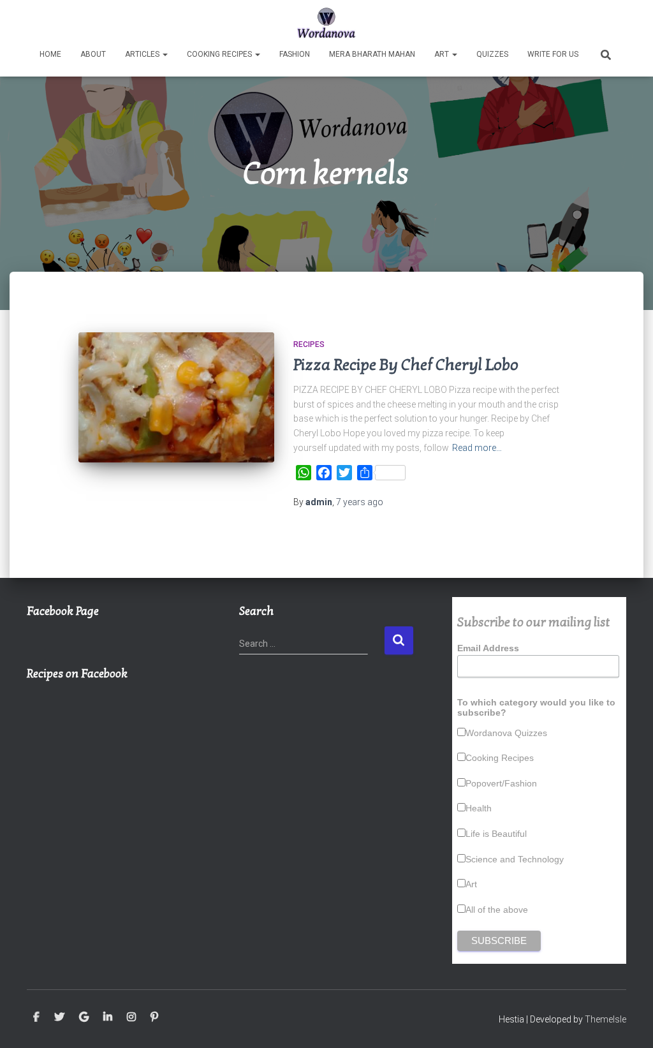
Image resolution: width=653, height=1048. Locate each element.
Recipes (309, 344)
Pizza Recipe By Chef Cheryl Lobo (405, 364)
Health (479, 808)
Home (50, 54)
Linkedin (108, 1017)
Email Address (488, 648)
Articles (143, 54)
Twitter (59, 1017)
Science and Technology (515, 859)
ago (359, 502)
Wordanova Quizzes (506, 733)
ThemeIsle (605, 1019)
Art (442, 54)
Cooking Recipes (220, 54)
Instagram (131, 1017)
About (93, 54)
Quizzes (492, 54)
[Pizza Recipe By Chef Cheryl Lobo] (176, 397)
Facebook (36, 1017)
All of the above (497, 909)
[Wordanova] (327, 22)
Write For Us (552, 54)
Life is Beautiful (496, 834)
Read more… (477, 448)
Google (84, 1017)
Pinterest (154, 1017)
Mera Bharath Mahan (372, 54)
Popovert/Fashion (501, 783)
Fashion (294, 54)
